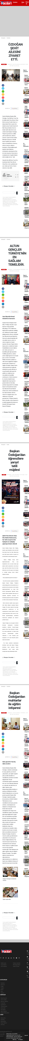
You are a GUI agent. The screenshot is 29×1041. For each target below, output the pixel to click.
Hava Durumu (4, 998)
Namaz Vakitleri (4, 1001)
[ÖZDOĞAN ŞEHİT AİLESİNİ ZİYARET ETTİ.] (11, 75)
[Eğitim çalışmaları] (10, 892)
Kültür (2, 989)
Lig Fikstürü (3, 1004)
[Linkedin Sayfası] (12, 958)
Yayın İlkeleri (3, 964)
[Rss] (14, 958)
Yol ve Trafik (3, 999)
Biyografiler (3, 1021)
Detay (15, 1039)
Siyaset (2, 993)
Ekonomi (3, 984)
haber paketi (3, 1037)
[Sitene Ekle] (20, 958)
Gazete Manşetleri (5, 1012)
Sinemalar (3, 1008)
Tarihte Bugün (4, 1006)
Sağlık (2, 986)
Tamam (21, 1039)
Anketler (3, 1019)
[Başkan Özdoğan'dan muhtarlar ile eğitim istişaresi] (11, 723)
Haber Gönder (16, 966)
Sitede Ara (3, 1018)
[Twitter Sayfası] (4, 958)
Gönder (17, 193)
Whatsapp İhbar (16, 964)
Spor (2, 991)
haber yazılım (3, 1039)
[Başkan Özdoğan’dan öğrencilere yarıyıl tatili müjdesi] (11, 491)
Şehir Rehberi (4, 1011)
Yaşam (2, 988)
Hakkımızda (3, 963)
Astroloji (2, 1024)
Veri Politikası (4, 966)
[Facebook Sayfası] (1, 958)
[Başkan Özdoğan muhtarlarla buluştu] (10, 871)
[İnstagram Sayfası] (7, 958)
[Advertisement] (14, 21)
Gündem (15, 2)
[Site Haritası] (17, 958)
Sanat (8, 444)
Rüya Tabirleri (4, 1023)
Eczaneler (3, 1003)
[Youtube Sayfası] (9, 958)
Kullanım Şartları (16, 963)
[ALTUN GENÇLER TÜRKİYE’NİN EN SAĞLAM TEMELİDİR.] (11, 279)
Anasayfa (3, 38)
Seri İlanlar (3, 1009)
